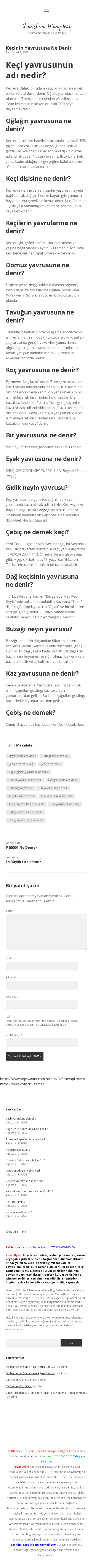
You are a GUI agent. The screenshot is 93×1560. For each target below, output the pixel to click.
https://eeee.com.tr (15, 1084)
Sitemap (38, 1084)
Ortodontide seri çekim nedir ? (24, 1170)
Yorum (10, 911)
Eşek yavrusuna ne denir (63, 780)
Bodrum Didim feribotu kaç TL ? (25, 1160)
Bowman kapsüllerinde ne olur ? (25, 1139)
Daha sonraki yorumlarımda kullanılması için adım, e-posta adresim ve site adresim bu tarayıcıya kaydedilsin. (42, 1023)
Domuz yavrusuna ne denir (24, 780)
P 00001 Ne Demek (22, 847)
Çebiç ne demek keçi (21, 764)
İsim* (9, 958)
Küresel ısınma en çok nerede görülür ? (29, 1191)
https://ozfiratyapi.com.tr (66, 1078)
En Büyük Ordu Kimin (24, 861)
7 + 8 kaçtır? (14, 1035)
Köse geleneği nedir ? (19, 1212)
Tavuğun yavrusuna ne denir (25, 820)
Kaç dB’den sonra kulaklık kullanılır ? (27, 1129)
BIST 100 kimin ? (15, 1202)
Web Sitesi (12, 996)
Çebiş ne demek (50, 764)
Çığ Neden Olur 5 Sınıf (19, 1380)
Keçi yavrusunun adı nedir (56, 796)
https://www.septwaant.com (22, 1078)
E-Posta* (11, 977)
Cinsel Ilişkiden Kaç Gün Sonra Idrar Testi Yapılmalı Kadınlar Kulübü (46, 1393)
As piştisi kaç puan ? (18, 1150)
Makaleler (25, 745)
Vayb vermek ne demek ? (21, 1118)
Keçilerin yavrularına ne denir (26, 804)
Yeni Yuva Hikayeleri (46, 27)
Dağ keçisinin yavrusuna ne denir (28, 772)
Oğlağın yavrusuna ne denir (25, 812)
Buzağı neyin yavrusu (55, 756)
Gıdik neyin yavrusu (20, 788)
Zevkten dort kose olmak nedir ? (25, 1181)
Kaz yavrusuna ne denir (53, 788)
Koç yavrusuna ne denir (65, 804)
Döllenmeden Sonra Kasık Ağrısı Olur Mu (30, 1367)
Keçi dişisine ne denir (21, 796)
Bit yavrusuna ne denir (22, 756)
